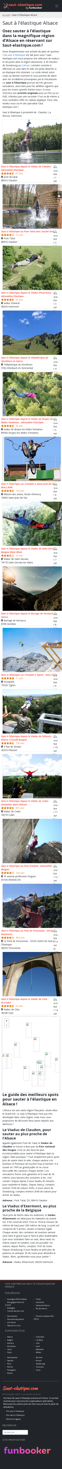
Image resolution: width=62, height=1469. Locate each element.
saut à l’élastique (16, 55)
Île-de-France (41, 1308)
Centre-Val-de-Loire (15, 1311)
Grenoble (39, 1337)
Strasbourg (40, 1364)
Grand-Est (39, 1302)
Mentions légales (13, 1419)
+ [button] (6, 1021)
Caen (9, 1349)
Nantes (10, 1360)
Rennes (38, 1357)
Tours (37, 1370)
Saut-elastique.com (20, 1388)
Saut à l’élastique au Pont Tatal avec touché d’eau (28, 231)
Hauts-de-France (42, 1305)
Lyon (37, 1346)
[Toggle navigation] (56, 6)
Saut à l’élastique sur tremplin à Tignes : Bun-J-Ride (29, 674)
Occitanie (11, 1322)
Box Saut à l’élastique (15, 1415)
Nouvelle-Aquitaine (15, 1319)
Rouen (38, 1360)
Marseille (39, 1349)
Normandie (12, 1316)
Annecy (10, 1343)
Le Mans (39, 1340)
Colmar (25, 65)
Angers (10, 1340)
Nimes (10, 1367)
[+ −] (31, 1054)
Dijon (9, 1352)
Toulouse (39, 1367)
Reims (10, 1373)
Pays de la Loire (14, 1325)
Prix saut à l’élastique (15, 1411)
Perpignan (11, 1370)
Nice (9, 1364)
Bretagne (11, 1308)
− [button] (6, 1025)
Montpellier (12, 1357)
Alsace (10, 1337)
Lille (37, 1343)
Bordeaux (11, 1346)
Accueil (6, 14)
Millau (38, 1352)
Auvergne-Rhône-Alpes (17, 1299)
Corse (38, 1299)
